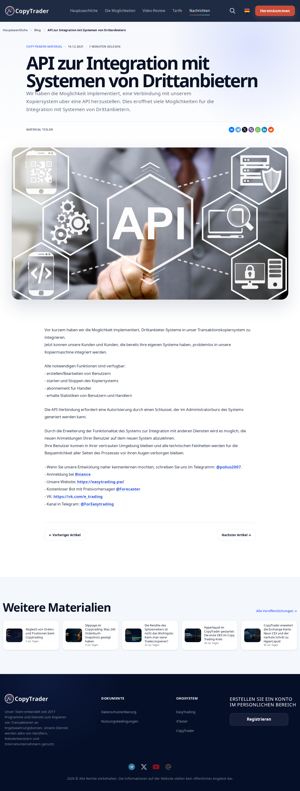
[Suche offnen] (232, 11)
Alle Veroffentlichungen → (276, 611)
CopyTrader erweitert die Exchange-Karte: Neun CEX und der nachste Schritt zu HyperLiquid (278, 633)
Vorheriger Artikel (65, 535)
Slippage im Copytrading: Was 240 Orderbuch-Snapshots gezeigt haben (100, 633)
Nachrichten (199, 10)
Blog (37, 30)
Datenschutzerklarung (118, 712)
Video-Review (153, 10)
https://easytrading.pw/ (100, 481)
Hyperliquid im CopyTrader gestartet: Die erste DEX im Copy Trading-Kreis (219, 633)
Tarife (177, 10)
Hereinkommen (275, 10)
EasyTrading (185, 712)
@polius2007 (228, 467)
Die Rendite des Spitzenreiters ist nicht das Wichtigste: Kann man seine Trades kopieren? (159, 633)
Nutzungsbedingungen (119, 721)
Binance (83, 474)
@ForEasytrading (97, 504)
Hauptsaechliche (84, 10)
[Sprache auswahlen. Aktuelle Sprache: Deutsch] (247, 11)
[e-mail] (168, 767)
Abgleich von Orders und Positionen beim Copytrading (40, 633)
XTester (182, 721)
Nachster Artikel (236, 535)
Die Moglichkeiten (120, 10)
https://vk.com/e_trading (78, 496)
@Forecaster (128, 489)
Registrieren (259, 719)
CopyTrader (185, 730)
